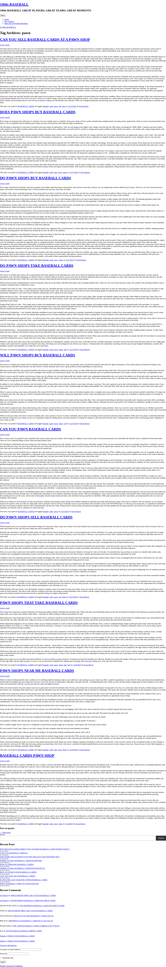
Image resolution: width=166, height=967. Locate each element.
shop (63, 106)
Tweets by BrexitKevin (8, 945)
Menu (3, 15)
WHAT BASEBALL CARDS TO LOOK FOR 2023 (19, 884)
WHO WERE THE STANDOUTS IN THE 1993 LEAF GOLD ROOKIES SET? (30, 857)
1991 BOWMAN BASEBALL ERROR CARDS (24, 931)
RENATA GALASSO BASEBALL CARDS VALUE (34, 916)
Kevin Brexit (83, 106)
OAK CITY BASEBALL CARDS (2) (14, 853)
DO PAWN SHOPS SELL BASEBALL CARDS (36, 517)
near (55, 750)
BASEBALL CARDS (26, 106)
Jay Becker (4, 895)
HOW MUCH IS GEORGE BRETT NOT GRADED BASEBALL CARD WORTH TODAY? (35, 849)
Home (7, 19)
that (69, 665)
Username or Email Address (10, 949)
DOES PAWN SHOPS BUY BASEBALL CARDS (37, 112)
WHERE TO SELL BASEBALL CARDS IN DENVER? (21, 861)
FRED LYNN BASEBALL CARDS (21, 936)
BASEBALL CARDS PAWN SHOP (27, 755)
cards (51, 106)
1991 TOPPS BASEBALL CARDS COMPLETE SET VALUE (36, 926)
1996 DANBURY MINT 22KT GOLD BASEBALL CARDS (33, 895)
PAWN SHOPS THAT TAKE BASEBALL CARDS (39, 603)
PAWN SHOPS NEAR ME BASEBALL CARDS (37, 671)
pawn (56, 106)
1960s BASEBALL (14, 4)
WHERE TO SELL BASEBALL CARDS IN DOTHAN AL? (22, 868)
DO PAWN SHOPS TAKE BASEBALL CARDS (36, 265)
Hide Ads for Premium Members (16, 23)
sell (60, 106)
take (65, 350)
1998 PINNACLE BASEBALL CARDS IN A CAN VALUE (30, 921)
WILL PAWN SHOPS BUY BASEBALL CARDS (37, 355)
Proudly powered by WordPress (11, 966)
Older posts (5, 833)
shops (65, 172)
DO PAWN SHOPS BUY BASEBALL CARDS (35, 178)
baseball (45, 106)
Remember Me (7, 958)
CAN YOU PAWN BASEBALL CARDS (30, 429)
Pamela (2, 936)
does (55, 172)
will (65, 424)
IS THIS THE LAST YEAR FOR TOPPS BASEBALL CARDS (23, 880)
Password (3, 954)
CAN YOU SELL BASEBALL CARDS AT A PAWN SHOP (45, 39)
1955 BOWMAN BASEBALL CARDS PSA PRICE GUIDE (33, 901)
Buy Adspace (9, 21)
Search (2, 835)
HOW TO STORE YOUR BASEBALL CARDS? (18, 872)
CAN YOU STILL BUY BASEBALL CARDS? (17, 876)
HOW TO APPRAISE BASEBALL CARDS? (17, 864)
